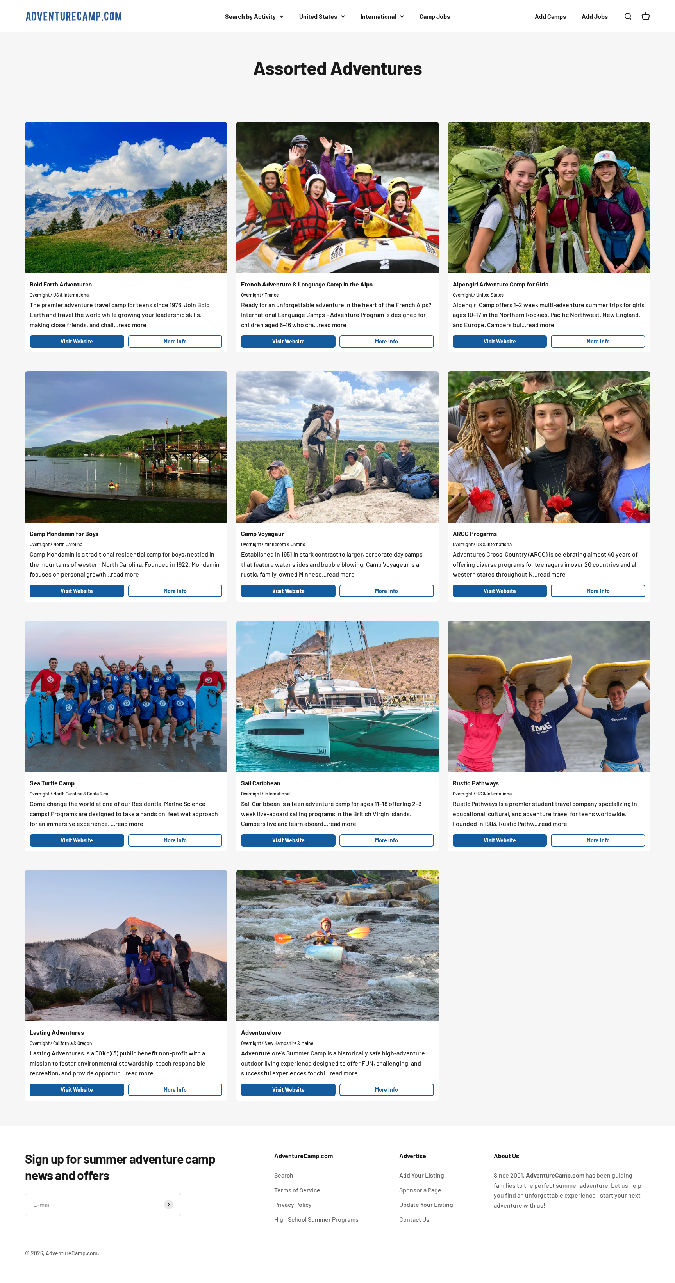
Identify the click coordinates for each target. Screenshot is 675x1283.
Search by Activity (250, 16)
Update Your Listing (426, 1204)
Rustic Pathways (476, 783)
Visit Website (77, 341)
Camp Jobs (435, 16)
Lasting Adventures (57, 1032)
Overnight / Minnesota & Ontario (273, 544)
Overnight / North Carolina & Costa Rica (69, 793)
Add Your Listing (421, 1175)
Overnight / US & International (60, 294)
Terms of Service (297, 1190)
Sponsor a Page (420, 1190)
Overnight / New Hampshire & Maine (277, 1043)
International (378, 16)
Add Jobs (595, 16)
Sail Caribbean (260, 783)
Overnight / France (260, 294)
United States (318, 16)
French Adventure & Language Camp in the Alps (307, 284)
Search (283, 1175)
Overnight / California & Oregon (61, 1043)
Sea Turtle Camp (52, 783)
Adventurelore (261, 1032)
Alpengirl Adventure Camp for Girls (500, 284)
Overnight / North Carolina (56, 544)
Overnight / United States (478, 294)
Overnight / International (266, 793)
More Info (175, 341)
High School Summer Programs (316, 1219)
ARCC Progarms (475, 533)
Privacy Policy (293, 1204)
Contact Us (414, 1219)
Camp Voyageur (262, 533)
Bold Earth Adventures (61, 284)
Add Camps (550, 16)
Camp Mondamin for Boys (64, 533)
